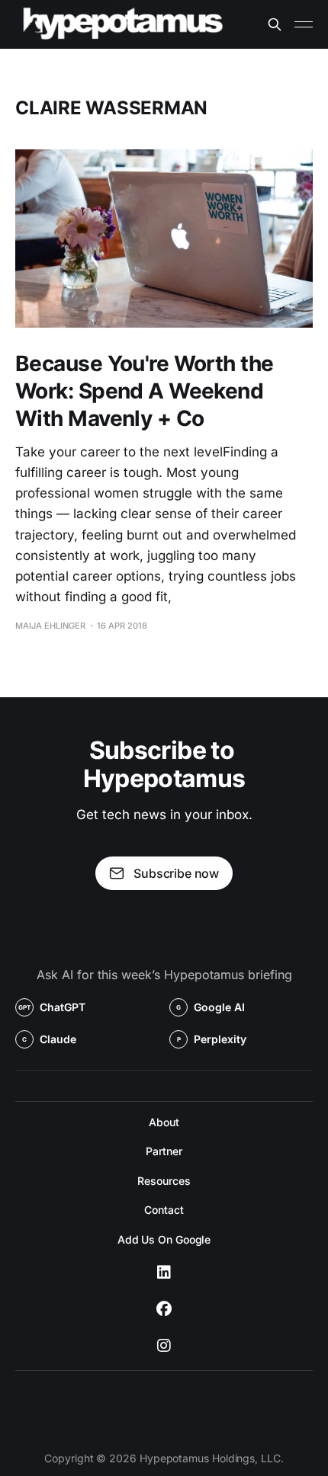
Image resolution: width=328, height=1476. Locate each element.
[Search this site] (274, 24)
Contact (163, 1209)
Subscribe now (176, 873)
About (164, 1122)
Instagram (164, 1346)
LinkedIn (164, 1272)
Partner (164, 1151)
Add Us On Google (164, 1239)
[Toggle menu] (303, 24)
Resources (163, 1180)
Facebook (164, 1309)
